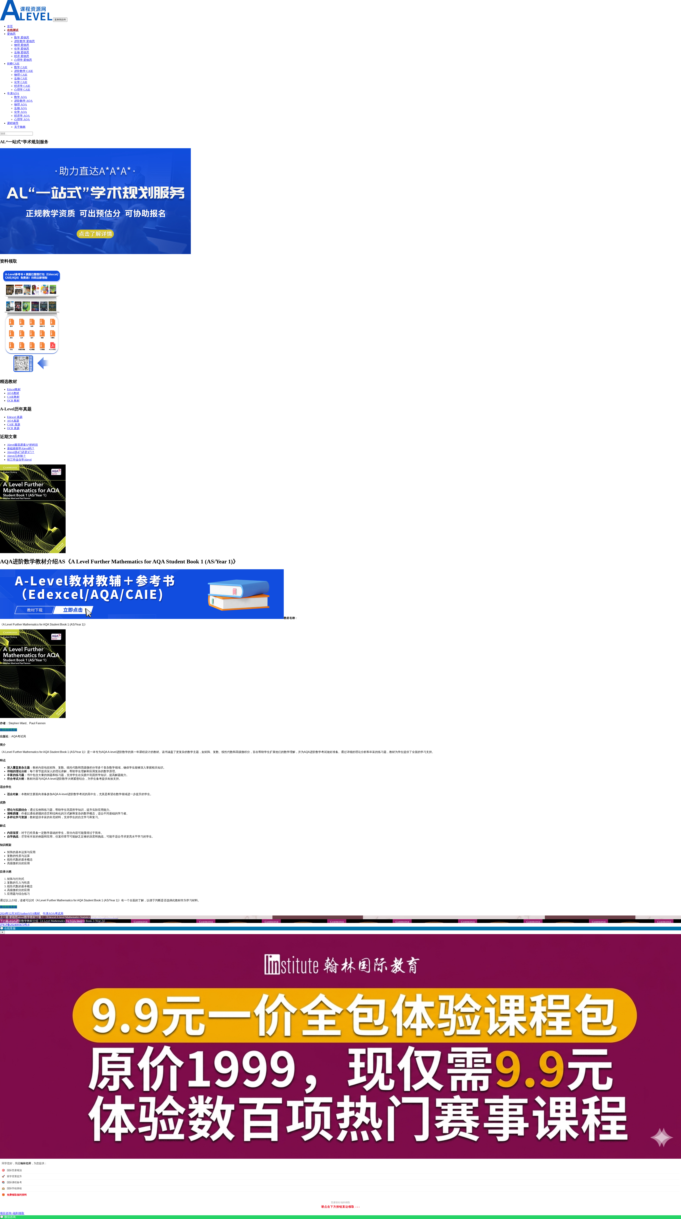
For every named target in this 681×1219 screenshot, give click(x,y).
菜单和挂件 (60, 19)
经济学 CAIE (22, 85)
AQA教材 (13, 393)
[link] (340, 1217)
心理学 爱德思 (23, 59)
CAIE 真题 (13, 424)
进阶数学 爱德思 (24, 41)
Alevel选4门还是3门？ (20, 452)
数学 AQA (20, 97)
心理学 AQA (22, 119)
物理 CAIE (20, 74)
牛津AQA (13, 93)
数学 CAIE (20, 67)
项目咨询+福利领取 (12, 1213)
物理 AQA (20, 104)
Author (24, 913)
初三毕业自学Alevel (19, 459)
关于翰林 (20, 126)
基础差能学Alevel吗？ (20, 448)
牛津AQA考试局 (53, 913)
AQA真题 (13, 420)
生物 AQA (20, 108)
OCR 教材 (13, 400)
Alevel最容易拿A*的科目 (22, 444)
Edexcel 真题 (15, 417)
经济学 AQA (22, 115)
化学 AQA (20, 111)
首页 (10, 26)
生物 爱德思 (21, 52)
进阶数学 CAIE (23, 71)
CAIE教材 (13, 396)
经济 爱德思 (21, 56)
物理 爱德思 (21, 44)
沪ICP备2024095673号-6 (14, 924)
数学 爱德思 (21, 37)
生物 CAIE (20, 78)
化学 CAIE (20, 82)
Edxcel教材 (14, 389)
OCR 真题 (13, 428)
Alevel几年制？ (16, 455)
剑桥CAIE (13, 63)
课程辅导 (12, 123)
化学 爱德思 (21, 48)
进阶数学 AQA (23, 100)
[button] (340, 928)
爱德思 (11, 33)
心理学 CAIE (22, 89)
